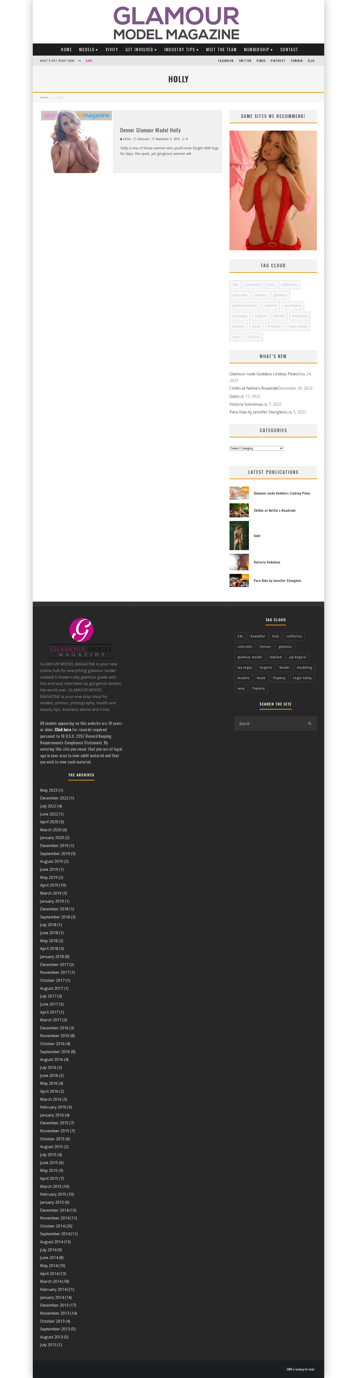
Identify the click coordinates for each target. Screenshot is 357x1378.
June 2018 (49, 932)
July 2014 (48, 1249)
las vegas (240, 316)
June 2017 (49, 1004)
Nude (256, 326)
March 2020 (50, 829)
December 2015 (54, 1123)
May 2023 (49, 790)
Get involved (139, 49)
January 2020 (52, 837)
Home (66, 49)
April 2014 (49, 1273)
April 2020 (49, 821)
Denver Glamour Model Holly (150, 130)
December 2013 (54, 1305)
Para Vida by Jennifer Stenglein (258, 412)
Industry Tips (179, 49)
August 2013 (51, 1337)
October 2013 (52, 1321)
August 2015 (51, 1146)
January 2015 (52, 1202)
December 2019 (54, 845)
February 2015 (53, 1194)
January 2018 (52, 956)
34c (235, 285)
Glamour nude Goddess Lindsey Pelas (264, 374)
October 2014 (52, 1226)
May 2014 (49, 1265)
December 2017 (54, 964)
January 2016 (52, 1115)
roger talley (297, 326)
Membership (256, 49)
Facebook (226, 61)
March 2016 (50, 1099)
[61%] (239, 585)
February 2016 (53, 1107)
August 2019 (51, 861)
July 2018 (48, 924)
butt (271, 285)
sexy (236, 337)
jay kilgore (292, 305)
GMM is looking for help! (300, 1369)
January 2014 (52, 1297)
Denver (260, 295)
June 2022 (49, 814)
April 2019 (49, 885)
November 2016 (54, 1035)
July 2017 (48, 996)
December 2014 (54, 1210)
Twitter (245, 61)
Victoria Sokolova (245, 404)
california (289, 285)
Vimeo (261, 61)
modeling (299, 316)
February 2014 (53, 1289)
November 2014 (54, 1218)
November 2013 (54, 1313)
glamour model (245, 305)
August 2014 (51, 1241)
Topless (253, 337)
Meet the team (221, 49)
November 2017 (54, 972)
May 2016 (49, 1083)
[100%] (239, 498)
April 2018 (49, 948)
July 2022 (48, 806)
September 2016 (55, 1051)
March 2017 (50, 1020)
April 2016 (49, 1091)
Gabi (89, 61)
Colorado (143, 139)
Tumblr (296, 61)
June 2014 (49, 1257)
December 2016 (54, 1028)
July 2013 (48, 1344)
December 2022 (54, 798)
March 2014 (50, 1281)
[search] (309, 723)
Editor (126, 139)
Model (280, 316)
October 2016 (52, 1043)
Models (86, 49)
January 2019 (52, 901)
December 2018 (54, 909)
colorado (240, 295)
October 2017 (52, 980)
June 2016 (49, 1075)
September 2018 (55, 917)
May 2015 (49, 1170)
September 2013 (55, 1329)
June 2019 (49, 869)
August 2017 (51, 988)
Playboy (274, 326)
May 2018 (49, 940)
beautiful (253, 285)
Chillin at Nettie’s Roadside (254, 388)
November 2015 (54, 1131)
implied (271, 305)
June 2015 (49, 1162)
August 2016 (51, 1059)
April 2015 (49, 1178)
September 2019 (55, 853)
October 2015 (52, 1139)
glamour (280, 295)
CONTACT (289, 49)
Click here (63, 729)
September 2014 (55, 1233)
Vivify (112, 49)
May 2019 (49, 877)
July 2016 (48, 1067)
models (239, 326)
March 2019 (50, 893)
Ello (311, 61)
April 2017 (49, 1012)
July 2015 (48, 1154)
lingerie (261, 316)
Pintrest (278, 61)
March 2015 (50, 1186)
